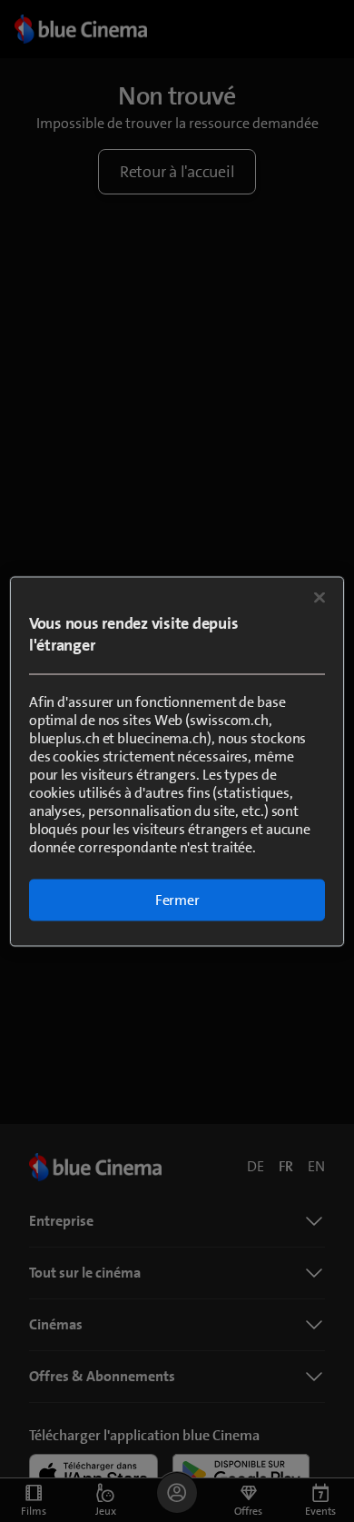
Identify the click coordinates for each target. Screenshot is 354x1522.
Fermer (177, 899)
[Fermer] (319, 597)
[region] (177, 761)
